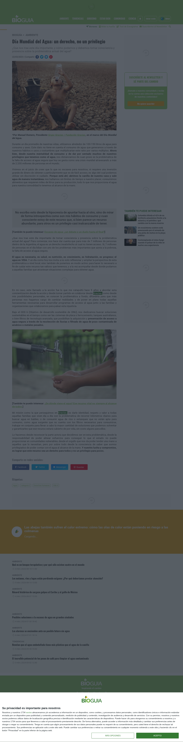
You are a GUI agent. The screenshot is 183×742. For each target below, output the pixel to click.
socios (29, 712)
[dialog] (91, 717)
